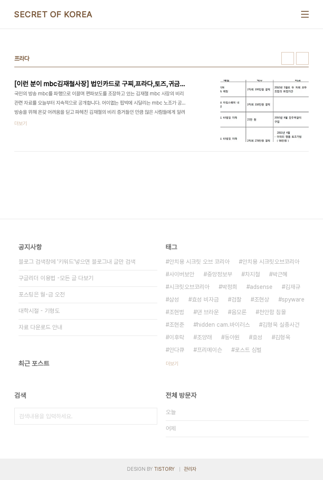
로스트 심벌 (248, 349)
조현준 (176, 324)
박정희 (229, 286)
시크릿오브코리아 (189, 286)
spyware (293, 299)
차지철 (252, 274)
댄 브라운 (208, 312)
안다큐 (176, 349)
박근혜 (280, 274)
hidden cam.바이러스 (223, 324)
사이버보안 (181, 274)
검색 (149, 416)
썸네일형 (287, 58)
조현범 (176, 312)
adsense (261, 286)
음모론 (238, 312)
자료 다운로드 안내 (40, 327)
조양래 (204, 337)
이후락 (176, 337)
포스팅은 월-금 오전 (42, 294)
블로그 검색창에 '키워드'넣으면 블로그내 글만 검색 (77, 261)
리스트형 (302, 58)
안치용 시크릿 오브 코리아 (199, 261)
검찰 (236, 299)
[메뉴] (305, 14)
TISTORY (164, 469)
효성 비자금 (205, 299)
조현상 (261, 299)
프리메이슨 (209, 349)
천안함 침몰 (272, 312)
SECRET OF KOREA (53, 14)
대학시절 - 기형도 (39, 310)
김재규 (292, 286)
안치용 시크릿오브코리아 (270, 261)
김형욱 (282, 337)
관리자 (190, 469)
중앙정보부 (219, 274)
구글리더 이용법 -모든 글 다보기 (56, 278)
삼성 (174, 299)
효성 (257, 337)
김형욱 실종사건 (280, 324)
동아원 (232, 337)
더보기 (172, 364)
